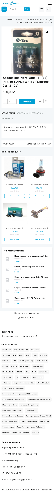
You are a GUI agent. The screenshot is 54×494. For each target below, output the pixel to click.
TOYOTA (6, 383)
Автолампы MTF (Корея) (13, 388)
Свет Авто (15, 489)
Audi (21, 355)
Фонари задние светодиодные (15, 432)
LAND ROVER (41, 361)
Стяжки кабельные (28, 421)
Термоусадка (8, 427)
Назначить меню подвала (27, 313)
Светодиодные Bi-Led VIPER (38, 416)
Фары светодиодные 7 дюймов (31, 427)
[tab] (9, 113)
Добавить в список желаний (46, 101)
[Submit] (27, 9)
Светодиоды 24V (9, 421)
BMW (35, 355)
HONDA (43, 355)
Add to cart (26, 102)
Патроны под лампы (29, 405)
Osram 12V (43, 372)
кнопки (35, 432)
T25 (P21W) (38, 377)
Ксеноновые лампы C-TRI (13, 399)
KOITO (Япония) (26, 361)
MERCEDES (25, 366)
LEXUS (5, 366)
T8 (16, 377)
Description (8, 113)
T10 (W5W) (25, 377)
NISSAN (19, 372)
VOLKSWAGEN (43, 383)
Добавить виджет (27, 318)
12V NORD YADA (43, 144)
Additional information (29, 113)
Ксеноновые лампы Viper (39, 399)
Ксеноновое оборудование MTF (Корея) (20, 394)
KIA (14, 361)
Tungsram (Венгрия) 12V (23, 383)
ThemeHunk (46, 489)
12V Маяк (35, 350)
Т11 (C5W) (44, 421)
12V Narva (6, 350)
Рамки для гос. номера (12, 416)
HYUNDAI (6, 361)
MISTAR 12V (38, 366)
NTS (27, 372)
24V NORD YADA (9, 355)
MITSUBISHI (7, 372)
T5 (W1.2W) (7, 377)
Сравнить (40, 101)
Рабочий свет (32, 410)
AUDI (28, 355)
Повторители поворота (12, 410)
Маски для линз (9, 405)
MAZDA (14, 366)
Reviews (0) (8, 118)
